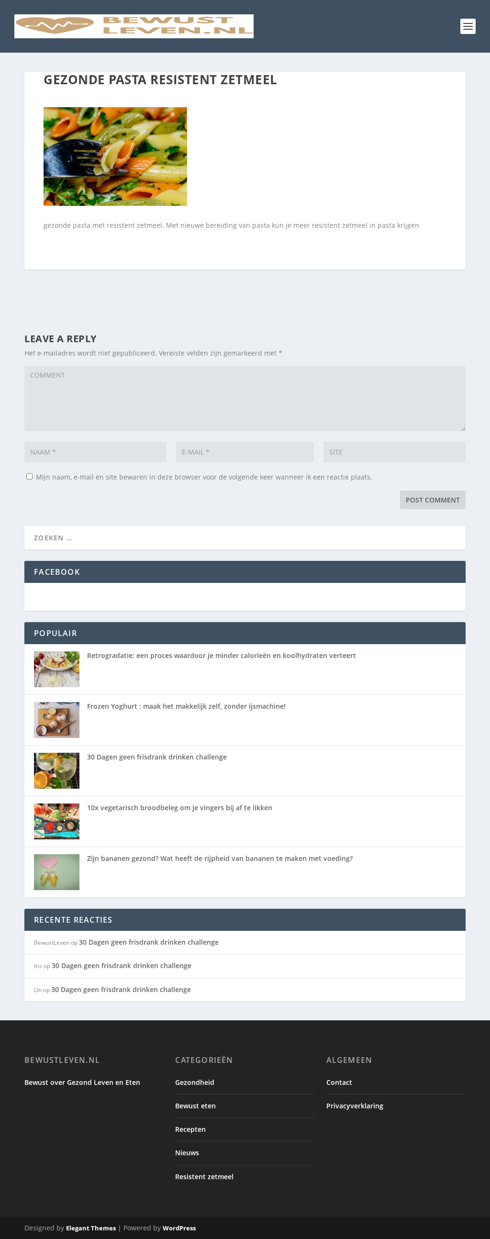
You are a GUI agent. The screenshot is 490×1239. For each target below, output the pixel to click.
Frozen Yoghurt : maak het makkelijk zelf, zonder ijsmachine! (186, 706)
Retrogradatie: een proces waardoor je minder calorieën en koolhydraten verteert (221, 655)
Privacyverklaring (354, 1105)
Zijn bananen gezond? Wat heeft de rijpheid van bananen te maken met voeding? (220, 858)
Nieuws (187, 1152)
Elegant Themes (91, 1228)
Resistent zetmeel (204, 1176)
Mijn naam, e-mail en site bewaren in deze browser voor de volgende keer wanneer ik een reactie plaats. (204, 476)
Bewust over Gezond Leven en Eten (82, 1082)
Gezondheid (194, 1082)
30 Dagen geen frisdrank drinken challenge (157, 756)
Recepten (190, 1129)
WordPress (179, 1228)
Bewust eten (195, 1105)
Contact (339, 1082)
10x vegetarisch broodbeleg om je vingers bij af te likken (179, 807)
